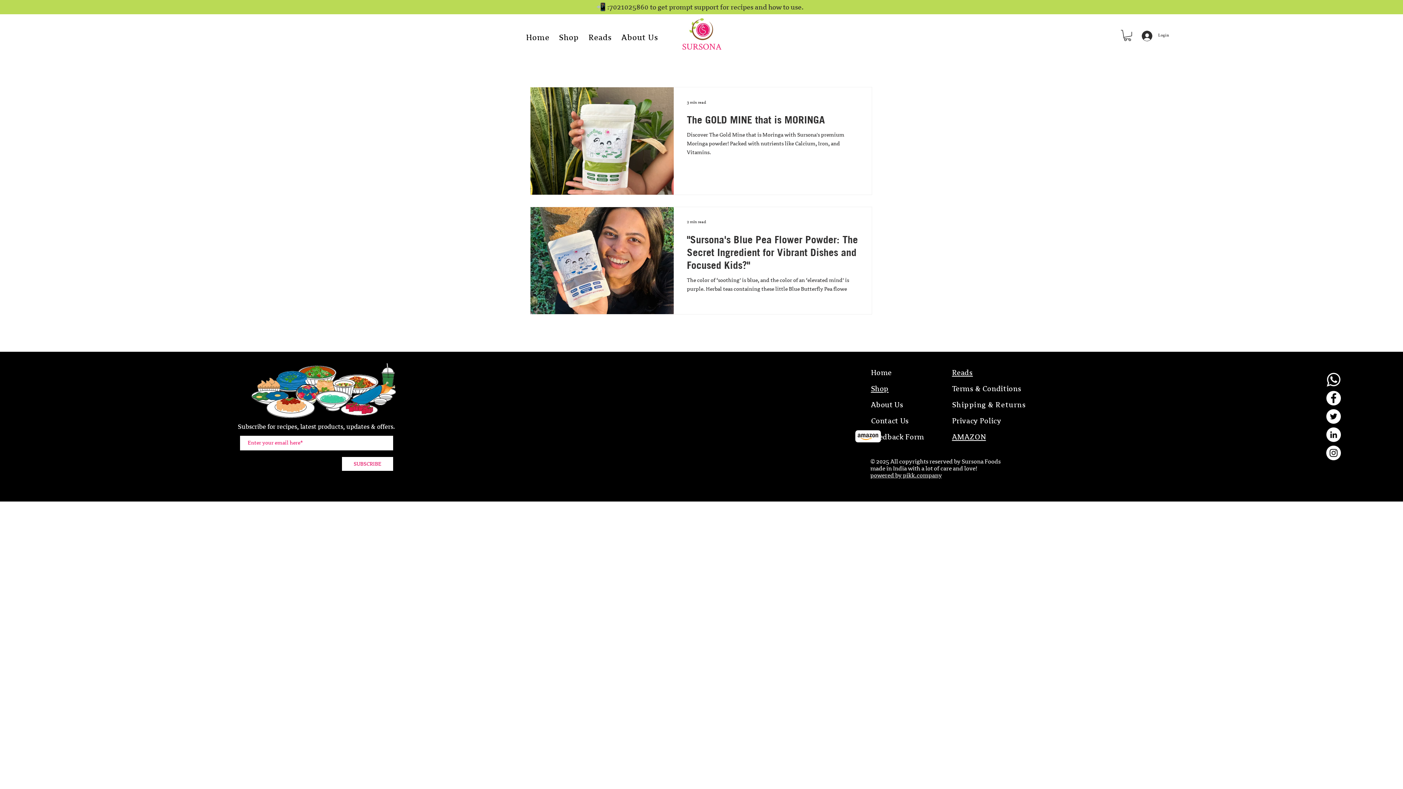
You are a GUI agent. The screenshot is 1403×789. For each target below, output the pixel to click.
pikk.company (922, 475)
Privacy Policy (976, 421)
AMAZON (969, 437)
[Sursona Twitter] (1333, 416)
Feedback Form (898, 437)
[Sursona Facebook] (1333, 398)
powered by (886, 475)
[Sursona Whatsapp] (1333, 380)
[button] (1127, 35)
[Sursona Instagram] (1333, 453)
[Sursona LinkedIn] (1333, 434)
